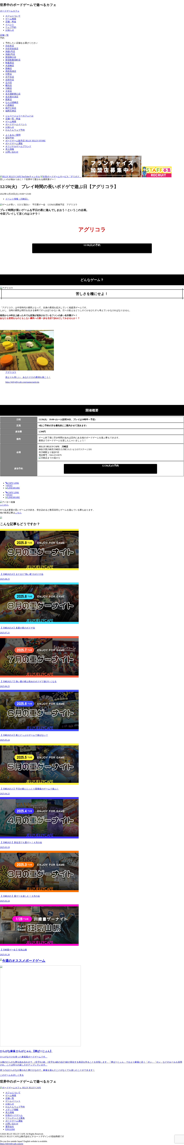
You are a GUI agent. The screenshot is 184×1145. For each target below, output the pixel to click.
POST (9, 485)
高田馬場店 (10, 71)
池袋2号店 (10, 54)
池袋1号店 (10, 51)
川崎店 (8, 88)
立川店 (8, 82)
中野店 (8, 74)
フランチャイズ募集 (15, 1118)
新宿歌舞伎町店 (12, 60)
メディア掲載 (11, 1109)
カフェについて (12, 1092)
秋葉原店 (9, 63)
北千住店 (9, 77)
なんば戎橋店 (11, 102)
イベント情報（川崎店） (17, 199)
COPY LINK (13, 483)
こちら (18, 513)
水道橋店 (9, 65)
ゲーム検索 (10, 1095)
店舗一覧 (9, 1098)
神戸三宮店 (10, 108)
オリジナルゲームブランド (18, 146)
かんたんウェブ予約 (15, 1107)
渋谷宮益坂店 (11, 48)
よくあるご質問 (12, 135)
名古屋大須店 (11, 97)
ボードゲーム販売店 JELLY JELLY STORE (25, 141)
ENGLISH (10, 1129)
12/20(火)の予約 (92, 245)
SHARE (16, 488)
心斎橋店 (9, 105)
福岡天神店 (10, 111)
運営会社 (9, 1126)
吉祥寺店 (9, 80)
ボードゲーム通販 (14, 143)
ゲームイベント (12, 1101)
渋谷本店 (9, 46)
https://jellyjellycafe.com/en (11, 1144)
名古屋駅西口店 (12, 94)
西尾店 (8, 99)
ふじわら (4, 505)
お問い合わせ (11, 152)
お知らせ (9, 1104)
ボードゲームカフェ (9, 11)
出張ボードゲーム (14, 1115)
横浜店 (8, 85)
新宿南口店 (10, 57)
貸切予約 (9, 138)
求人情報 (9, 149)
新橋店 (8, 68)
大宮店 (8, 91)
